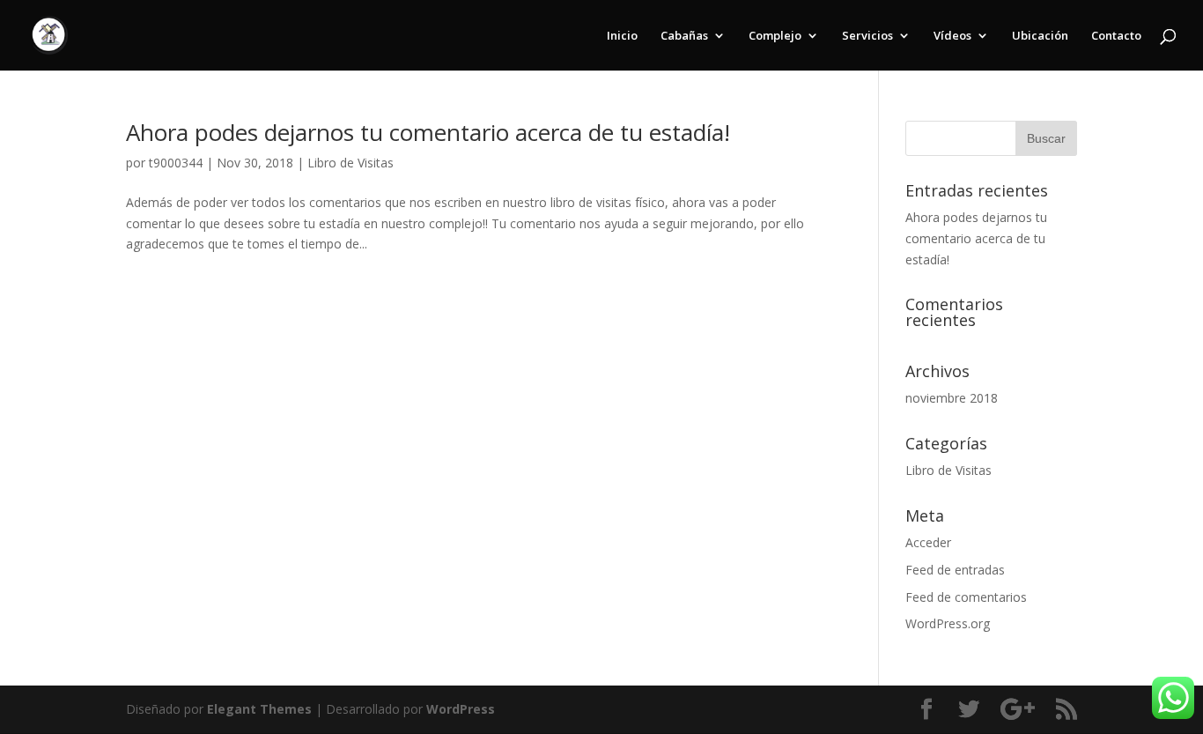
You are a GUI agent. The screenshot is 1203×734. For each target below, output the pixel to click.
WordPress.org (947, 623)
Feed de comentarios (966, 597)
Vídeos (952, 36)
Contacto (1116, 36)
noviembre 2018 (951, 397)
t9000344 (176, 162)
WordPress (460, 709)
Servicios (867, 36)
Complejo (775, 36)
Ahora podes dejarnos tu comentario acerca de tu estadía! (428, 132)
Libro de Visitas (350, 162)
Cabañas (684, 36)
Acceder (928, 542)
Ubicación (1040, 36)
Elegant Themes (259, 709)
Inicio (622, 36)
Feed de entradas (955, 569)
